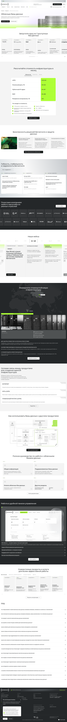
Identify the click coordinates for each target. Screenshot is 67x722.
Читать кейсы (60, 206)
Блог (27, 6)
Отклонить (10, 718)
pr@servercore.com (53, 706)
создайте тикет (57, 697)
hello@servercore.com (38, 4)
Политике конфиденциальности (26, 719)
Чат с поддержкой (6, 169)
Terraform (51, 487)
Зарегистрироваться (57, 4)
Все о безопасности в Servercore (32, 151)
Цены (12, 6)
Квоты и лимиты (38, 488)
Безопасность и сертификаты (22, 699)
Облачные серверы (4, 696)
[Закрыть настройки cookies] (20, 699)
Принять (5, 718)
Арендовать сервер (5, 21)
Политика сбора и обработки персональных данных (38, 710)
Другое (34, 574)
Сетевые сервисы (27, 574)
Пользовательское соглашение (39, 706)
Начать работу (32, 559)
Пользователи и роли (39, 487)
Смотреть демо (13, 21)
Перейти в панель (33, 118)
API (49, 488)
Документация (17, 6)
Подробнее (41, 1)
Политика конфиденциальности (39, 708)
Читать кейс (10, 274)
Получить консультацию (32, 597)
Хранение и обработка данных (15, 574)
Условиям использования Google (37, 719)
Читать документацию (33, 450)
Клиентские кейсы (20, 696)
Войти (64, 4)
